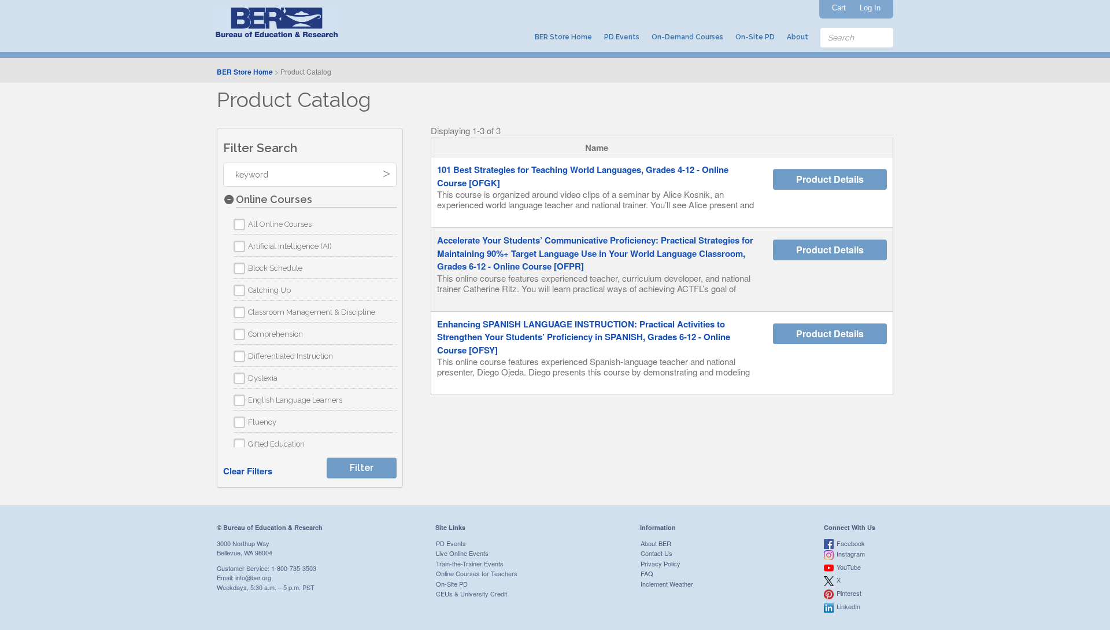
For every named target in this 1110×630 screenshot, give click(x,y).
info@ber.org (253, 577)
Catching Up (269, 290)
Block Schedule (275, 268)
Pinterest (849, 593)
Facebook (851, 543)
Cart (839, 7)
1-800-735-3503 (293, 568)
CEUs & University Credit (471, 593)
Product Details (830, 179)
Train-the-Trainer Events (470, 563)
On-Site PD (755, 37)
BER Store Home (563, 37)
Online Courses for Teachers (476, 573)
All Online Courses (280, 224)
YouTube (849, 567)
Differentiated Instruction (290, 356)
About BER (656, 543)
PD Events (621, 37)
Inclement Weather (667, 583)
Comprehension (275, 334)
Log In (870, 7)
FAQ (647, 573)
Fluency (262, 422)
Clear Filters (247, 471)
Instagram (851, 553)
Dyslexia (263, 378)
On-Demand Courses (687, 37)
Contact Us (656, 553)
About (797, 37)
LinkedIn (848, 606)
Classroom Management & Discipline (311, 312)
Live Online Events (462, 553)
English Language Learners (295, 400)
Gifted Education (276, 444)
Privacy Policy (660, 563)
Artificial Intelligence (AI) (290, 246)
